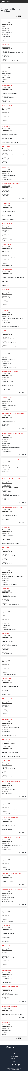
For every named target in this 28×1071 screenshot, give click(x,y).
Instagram (15, 1065)
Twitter (12, 1065)
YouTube (19, 1065)
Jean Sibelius (6, 251)
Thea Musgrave (6, 485)
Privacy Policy (14, 1056)
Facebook (9, 1065)
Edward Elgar (6, 22)
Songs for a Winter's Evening (10, 487)
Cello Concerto (6, 377)
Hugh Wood (5, 742)
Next (19, 16)
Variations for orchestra (8, 743)
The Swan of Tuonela (8, 253)
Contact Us (14, 1058)
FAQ (14, 1061)
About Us (14, 1053)
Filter (2, 5)
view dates (21, 198)
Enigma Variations (7, 24)
